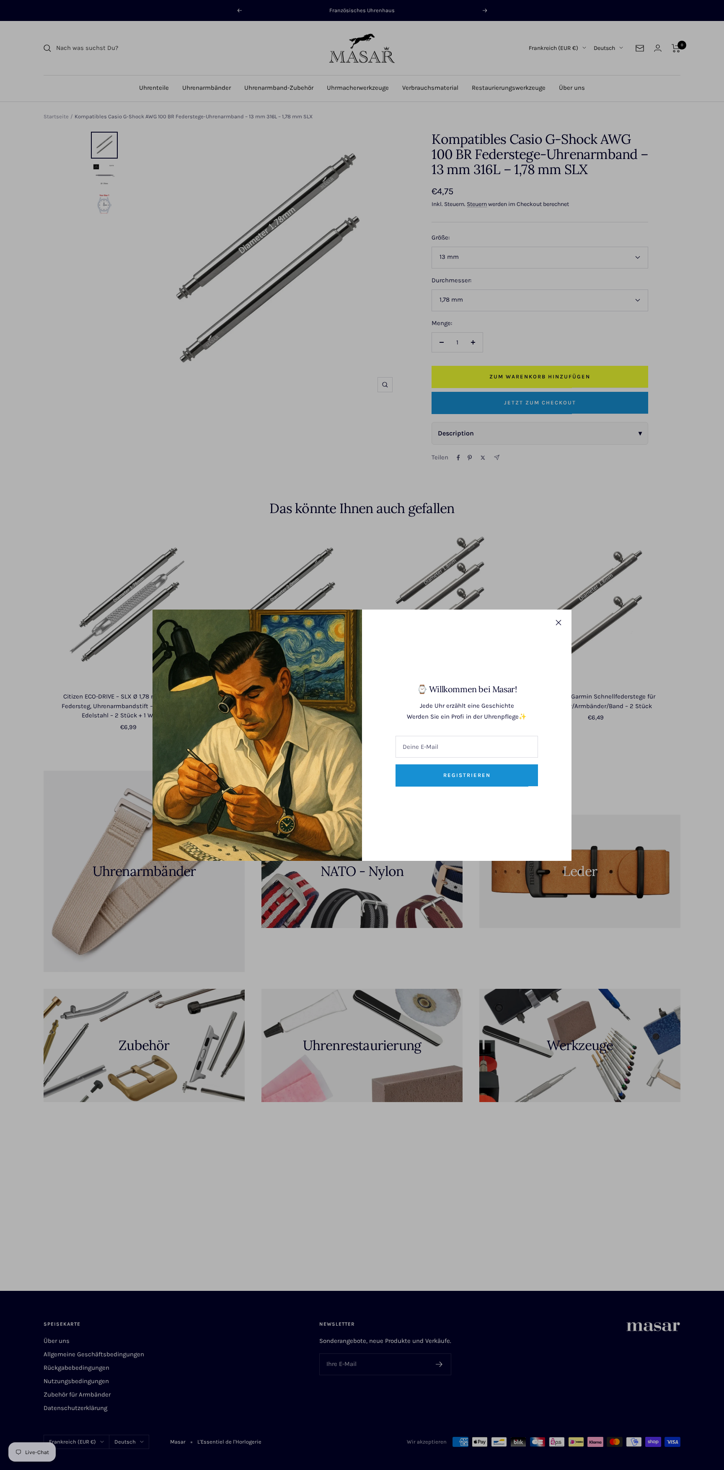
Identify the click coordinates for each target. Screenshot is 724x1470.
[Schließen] (558, 623)
